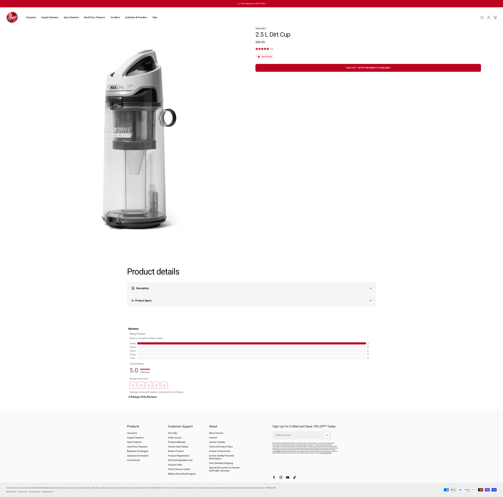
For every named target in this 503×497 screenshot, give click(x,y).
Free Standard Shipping (221, 463)
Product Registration (178, 455)
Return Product (176, 451)
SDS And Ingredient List (180, 460)
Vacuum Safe (175, 464)
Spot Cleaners (134, 442)
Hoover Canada (217, 442)
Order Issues (175, 437)
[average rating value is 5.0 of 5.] (262, 49)
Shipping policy (47, 492)
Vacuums (132, 433)
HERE (278, 451)
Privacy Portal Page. (326, 453)
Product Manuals (177, 442)
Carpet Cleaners (135, 437)
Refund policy (11, 492)
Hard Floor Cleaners (137, 446)
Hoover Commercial (219, 451)
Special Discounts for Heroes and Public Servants (224, 469)
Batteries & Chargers (138, 451)
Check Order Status (178, 446)
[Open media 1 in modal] (135, 140)
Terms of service (34, 492)
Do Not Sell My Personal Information (221, 457)
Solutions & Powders (138, 455)
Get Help (172, 433)
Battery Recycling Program (182, 473)
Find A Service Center (179, 469)
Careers (213, 437)
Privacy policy (22, 492)
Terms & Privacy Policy (221, 446)
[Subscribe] (326, 435)
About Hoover (216, 433)
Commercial (133, 460)
